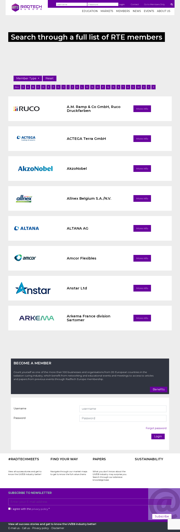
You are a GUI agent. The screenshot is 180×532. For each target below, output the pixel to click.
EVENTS (149, 11)
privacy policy (40, 509)
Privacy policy (40, 528)
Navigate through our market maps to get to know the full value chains (68, 473)
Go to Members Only (154, 4)
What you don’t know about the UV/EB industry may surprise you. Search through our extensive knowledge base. (110, 475)
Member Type (26, 78)
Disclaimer (57, 528)
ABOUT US (163, 11)
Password (19, 418)
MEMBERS (123, 11)
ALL (17, 87)
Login (122, 4)
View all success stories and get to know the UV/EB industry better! (24, 473)
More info (142, 108)
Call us (26, 528)
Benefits (159, 389)
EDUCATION (90, 11)
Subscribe (162, 516)
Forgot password (156, 428)
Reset (50, 78)
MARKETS (107, 11)
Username (20, 408)
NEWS (137, 11)
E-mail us (14, 528)
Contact (135, 4)
